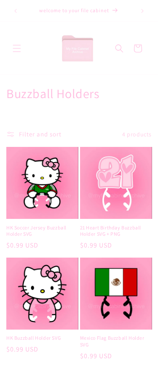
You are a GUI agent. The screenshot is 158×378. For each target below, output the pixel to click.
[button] (17, 48)
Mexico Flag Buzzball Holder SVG (112, 341)
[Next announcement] (142, 11)
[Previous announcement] (15, 11)
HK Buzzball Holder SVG (33, 338)
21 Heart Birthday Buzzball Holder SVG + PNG (111, 230)
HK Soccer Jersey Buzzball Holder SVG (36, 230)
